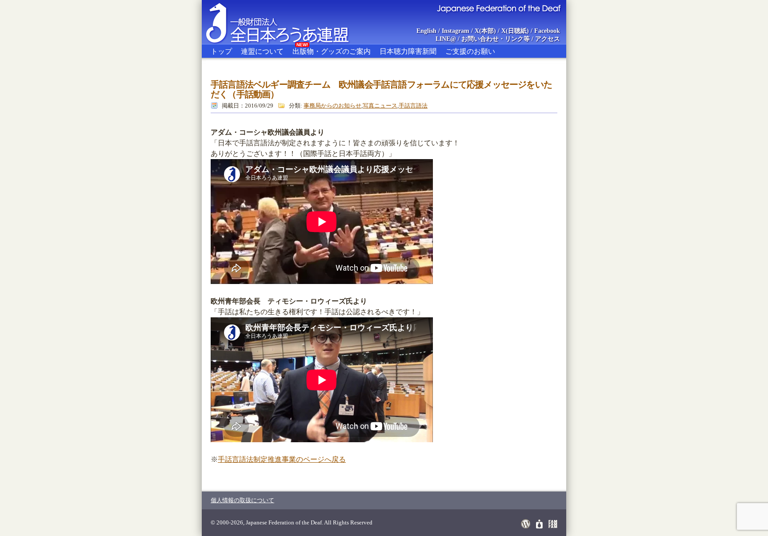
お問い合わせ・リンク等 (495, 39)
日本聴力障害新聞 (408, 51)
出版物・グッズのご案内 (331, 49)
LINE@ (446, 39)
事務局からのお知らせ (332, 105)
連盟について (262, 51)
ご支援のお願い (470, 51)
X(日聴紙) (515, 31)
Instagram (455, 31)
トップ (221, 51)
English (426, 31)
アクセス (547, 39)
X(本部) (485, 31)
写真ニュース (380, 105)
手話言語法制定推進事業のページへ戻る (282, 459)
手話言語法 (413, 105)
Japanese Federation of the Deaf (498, 8)
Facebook (547, 31)
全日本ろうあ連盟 (285, 22)
